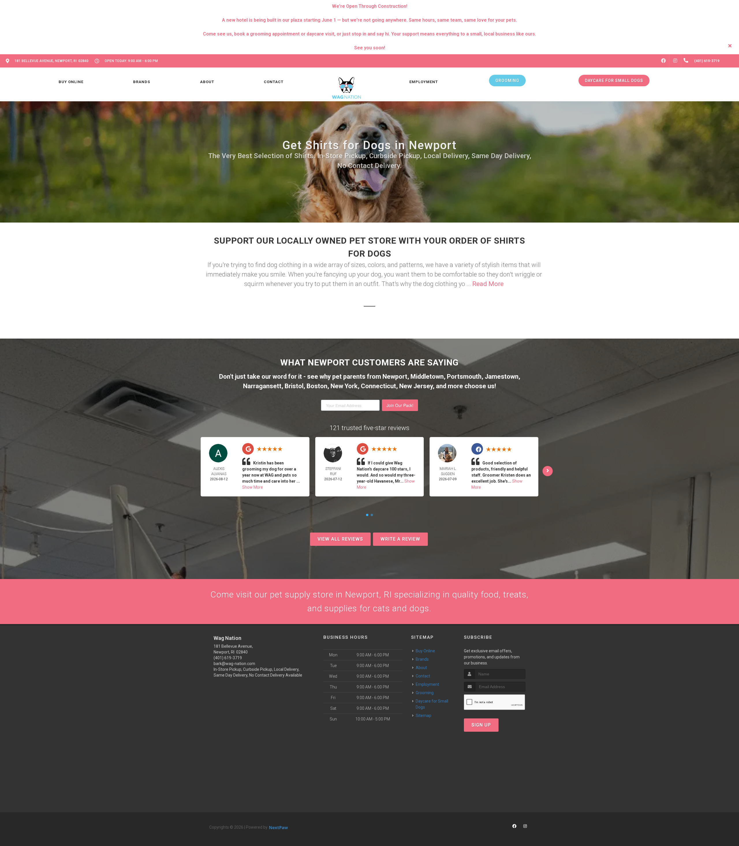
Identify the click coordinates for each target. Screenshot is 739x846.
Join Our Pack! (400, 405)
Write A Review (400, 539)
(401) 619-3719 (228, 657)
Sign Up (481, 725)
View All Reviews (340, 539)
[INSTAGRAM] (675, 61)
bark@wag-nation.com (234, 663)
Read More (488, 283)
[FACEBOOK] (663, 61)
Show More (252, 487)
